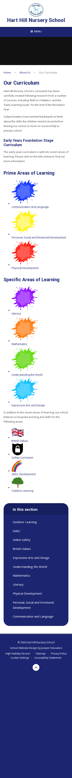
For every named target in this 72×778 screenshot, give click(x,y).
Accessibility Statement (47, 657)
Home (7, 72)
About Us (24, 72)
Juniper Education (51, 648)
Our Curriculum (48, 72)
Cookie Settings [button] (20, 657)
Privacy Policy (59, 653)
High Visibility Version (17, 653)
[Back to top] (36, 667)
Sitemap (41, 653)
